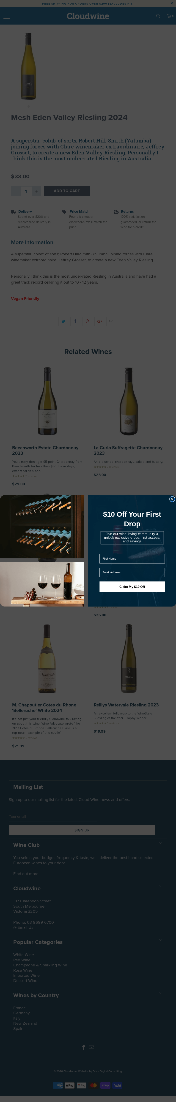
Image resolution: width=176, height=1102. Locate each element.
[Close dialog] (172, 499)
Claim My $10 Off (132, 587)
